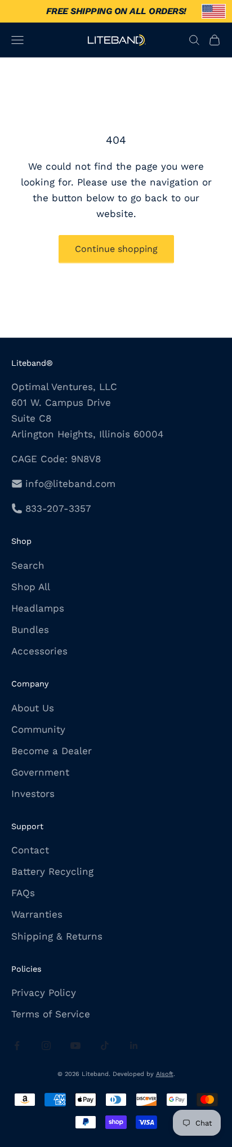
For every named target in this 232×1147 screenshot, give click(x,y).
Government (40, 772)
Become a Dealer (51, 750)
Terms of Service (50, 1014)
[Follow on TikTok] (104, 1045)
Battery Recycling (52, 871)
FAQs (23, 892)
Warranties (37, 914)
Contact (30, 850)
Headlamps (37, 608)
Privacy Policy (43, 992)
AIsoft (164, 1074)
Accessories (39, 651)
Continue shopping (116, 248)
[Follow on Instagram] (46, 1045)
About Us (32, 708)
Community (38, 729)
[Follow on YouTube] (75, 1045)
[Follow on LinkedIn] (134, 1045)
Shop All (30, 586)
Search (27, 565)
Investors (33, 793)
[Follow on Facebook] (17, 1045)
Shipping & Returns (56, 936)
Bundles (30, 629)
